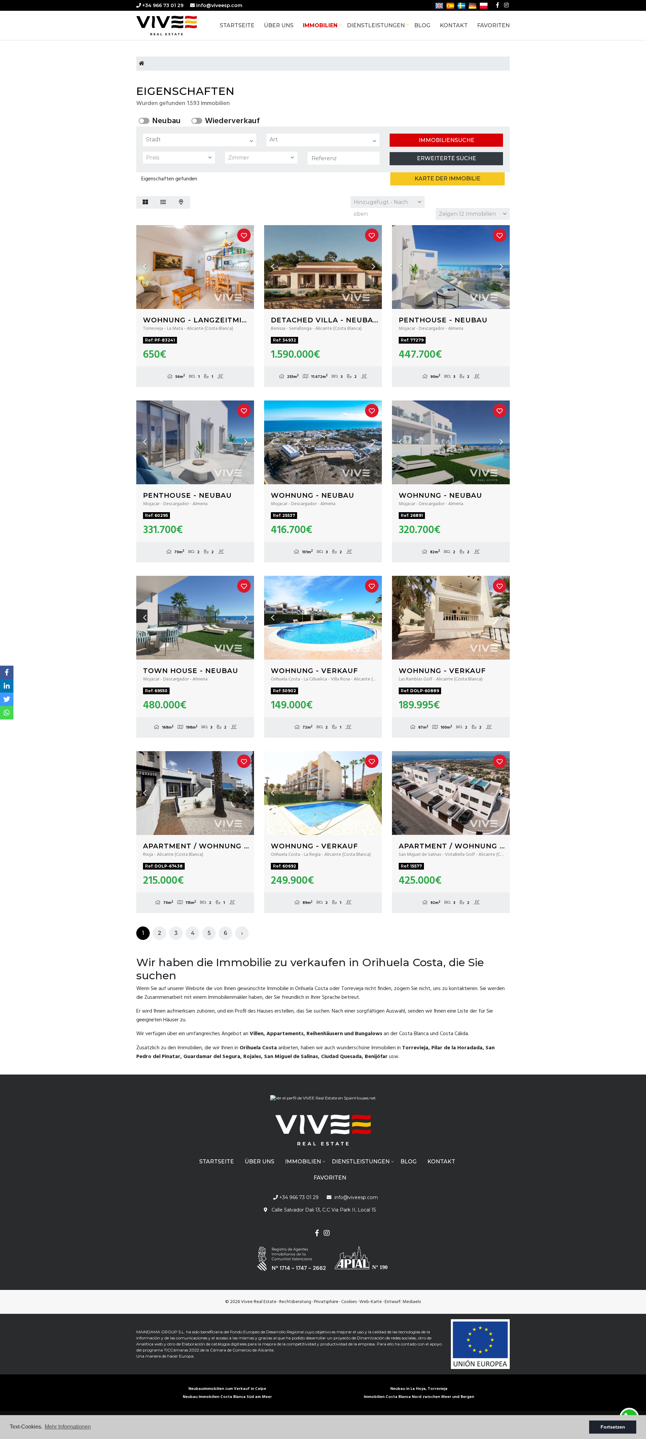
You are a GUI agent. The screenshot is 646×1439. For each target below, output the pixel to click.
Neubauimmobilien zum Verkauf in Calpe (227, 1388)
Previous (144, 267)
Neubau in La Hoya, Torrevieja (418, 1388)
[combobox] (199, 140)
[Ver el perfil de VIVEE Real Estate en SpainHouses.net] (323, 1101)
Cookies (349, 1301)
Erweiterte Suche (446, 158)
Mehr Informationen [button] (68, 1427)
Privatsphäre (326, 1301)
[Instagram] (506, 5)
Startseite (237, 25)
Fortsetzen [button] (613, 1427)
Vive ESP (176, 25)
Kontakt (454, 25)
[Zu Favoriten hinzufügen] (244, 235)
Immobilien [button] (320, 25)
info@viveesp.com (219, 5)
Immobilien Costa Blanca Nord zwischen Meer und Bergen (419, 1397)
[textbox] (201, 139)
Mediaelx (411, 1301)
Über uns (278, 25)
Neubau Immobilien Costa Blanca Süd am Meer (227, 1397)
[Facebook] (497, 5)
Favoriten (493, 25)
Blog (422, 25)
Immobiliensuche (446, 140)
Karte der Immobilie (447, 178)
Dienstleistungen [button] (376, 25)
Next (245, 267)
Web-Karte (370, 1301)
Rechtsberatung (295, 1301)
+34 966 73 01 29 (162, 5)
